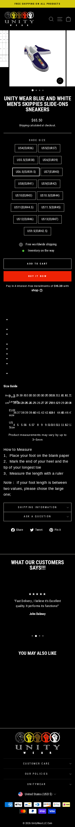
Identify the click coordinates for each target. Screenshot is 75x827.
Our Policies (36, 773)
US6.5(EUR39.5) (26, 172)
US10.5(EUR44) (50, 195)
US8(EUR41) (26, 184)
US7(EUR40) (51, 172)
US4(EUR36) (26, 148)
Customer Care (36, 763)
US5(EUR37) (49, 148)
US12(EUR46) (25, 219)
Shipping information (37, 507)
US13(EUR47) (49, 219)
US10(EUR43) (23, 195)
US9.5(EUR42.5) (37, 231)
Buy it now (37, 276)
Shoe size (37, 140)
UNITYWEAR (36, 784)
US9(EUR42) (49, 184)
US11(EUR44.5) (24, 207)
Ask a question (37, 516)
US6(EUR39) (50, 160)
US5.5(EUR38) (26, 160)
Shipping (24, 125)
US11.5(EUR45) (51, 207)
